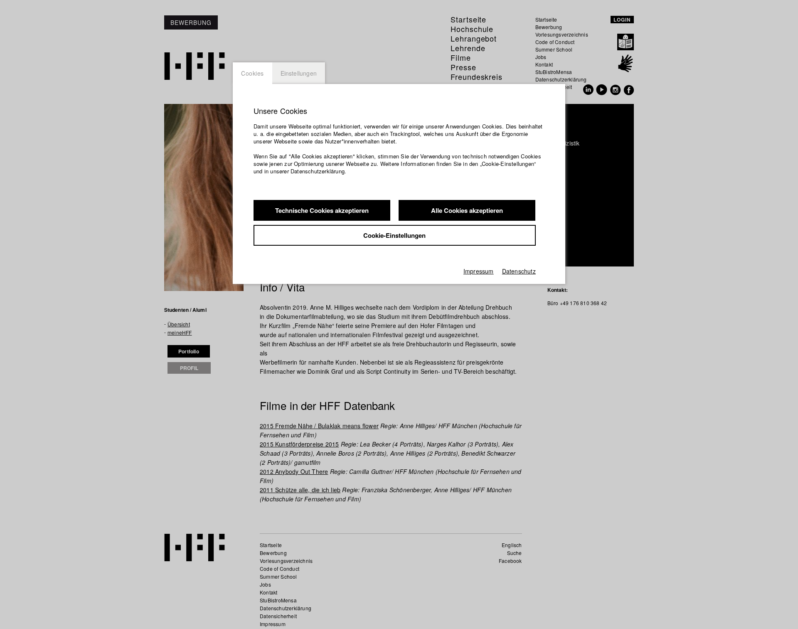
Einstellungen (299, 73)
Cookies (252, 73)
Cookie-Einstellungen (394, 235)
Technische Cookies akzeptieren (322, 210)
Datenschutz (519, 271)
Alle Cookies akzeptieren (467, 210)
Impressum (478, 271)
